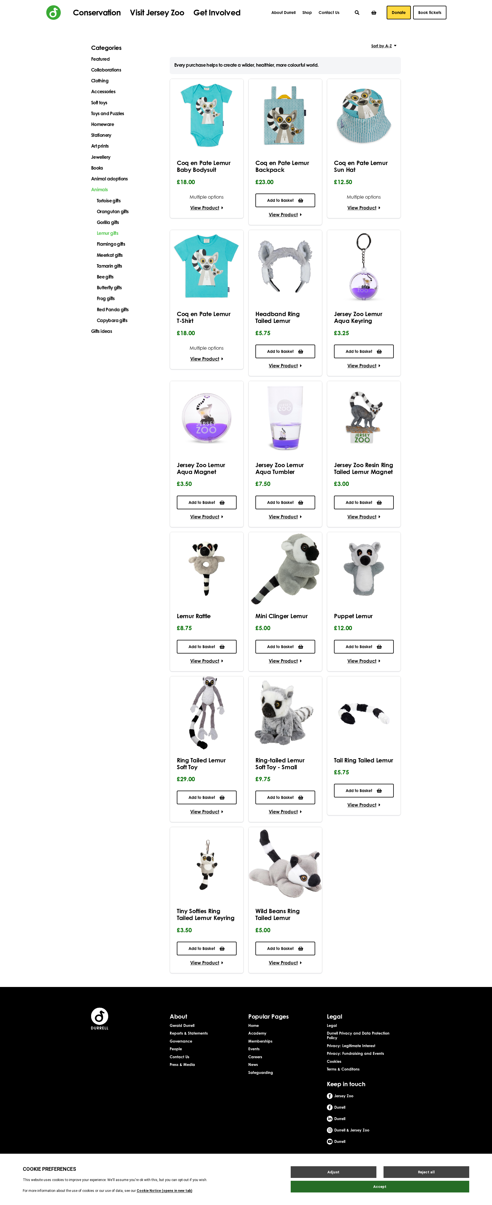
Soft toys (99, 102)
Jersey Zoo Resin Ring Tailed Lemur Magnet (363, 468)
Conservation (97, 12)
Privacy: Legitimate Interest (351, 1045)
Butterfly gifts (109, 287)
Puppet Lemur (353, 616)
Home (253, 1025)
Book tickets (429, 12)
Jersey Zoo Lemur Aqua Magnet (201, 468)
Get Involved (216, 12)
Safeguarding (260, 1072)
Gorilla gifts (108, 222)
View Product (204, 208)
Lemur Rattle (194, 616)
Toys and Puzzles (107, 113)
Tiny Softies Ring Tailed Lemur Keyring (206, 914)
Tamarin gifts (109, 266)
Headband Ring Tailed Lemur (277, 317)
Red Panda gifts (112, 309)
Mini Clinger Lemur (281, 616)
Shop (307, 12)
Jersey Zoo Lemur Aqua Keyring (358, 317)
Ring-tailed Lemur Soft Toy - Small (280, 763)
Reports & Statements (189, 1033)
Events (254, 1049)
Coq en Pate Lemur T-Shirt (204, 317)
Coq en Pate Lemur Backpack (282, 166)
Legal (332, 1025)
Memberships (260, 1041)
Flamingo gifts (111, 244)
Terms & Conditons (343, 1069)
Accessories (103, 91)
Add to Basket (280, 200)
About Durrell (283, 12)
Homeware (102, 124)
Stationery (101, 135)
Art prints (100, 146)
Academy (257, 1033)
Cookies (334, 1061)
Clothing (99, 81)
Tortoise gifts (108, 200)
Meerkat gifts (110, 255)
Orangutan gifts (112, 211)
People (176, 1049)
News (253, 1064)
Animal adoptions (109, 179)
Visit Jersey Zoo (157, 12)
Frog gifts (106, 298)
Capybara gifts (112, 320)
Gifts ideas (101, 331)
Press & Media (182, 1064)
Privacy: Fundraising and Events (355, 1053)
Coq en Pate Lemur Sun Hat (361, 166)
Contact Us (329, 12)
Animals (99, 189)
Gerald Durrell (182, 1025)
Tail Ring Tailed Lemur (363, 760)
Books (97, 168)
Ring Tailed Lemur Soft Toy (201, 763)
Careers (255, 1057)
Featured (100, 59)
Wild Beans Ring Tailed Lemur (277, 914)
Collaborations (106, 70)
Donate (399, 12)
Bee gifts (105, 277)
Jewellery (100, 157)
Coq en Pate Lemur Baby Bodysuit (204, 166)
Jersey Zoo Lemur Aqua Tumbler (279, 468)
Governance (181, 1041)
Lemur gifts (107, 233)
